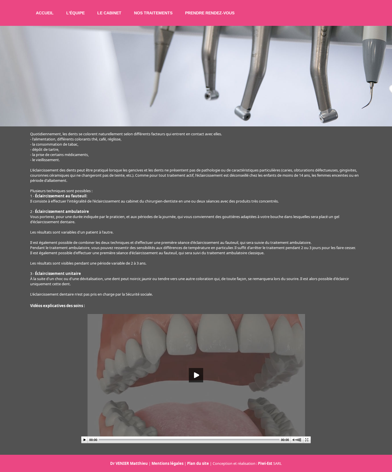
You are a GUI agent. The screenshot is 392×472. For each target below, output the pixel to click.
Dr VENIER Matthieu (129, 463)
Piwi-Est (265, 463)
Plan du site (198, 463)
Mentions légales (167, 463)
